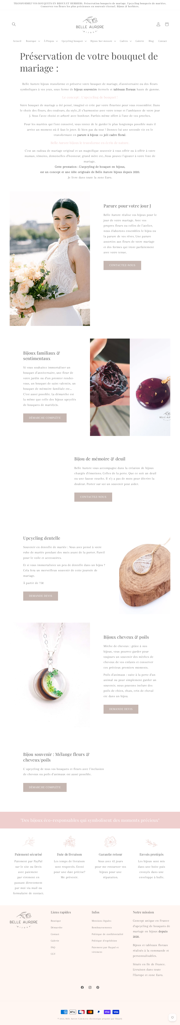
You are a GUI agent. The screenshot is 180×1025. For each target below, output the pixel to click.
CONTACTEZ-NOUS (122, 265)
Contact (55, 934)
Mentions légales (101, 920)
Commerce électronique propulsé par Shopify (100, 1018)
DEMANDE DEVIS (40, 595)
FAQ (53, 947)
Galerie (55, 940)
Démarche (57, 927)
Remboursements (102, 927)
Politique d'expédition (104, 940)
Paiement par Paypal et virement (105, 950)
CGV (53, 953)
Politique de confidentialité (107, 934)
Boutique (56, 920)
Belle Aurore (72, 1018)
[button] (14, 24)
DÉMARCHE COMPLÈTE (45, 417)
